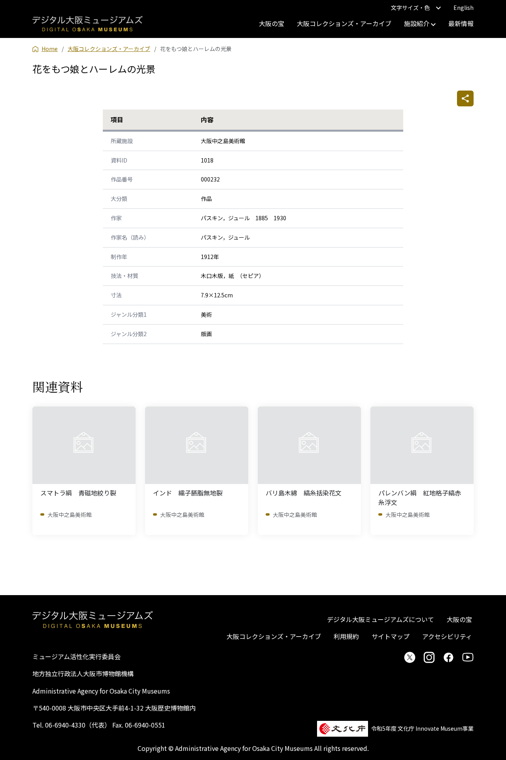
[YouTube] (468, 657)
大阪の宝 (271, 23)
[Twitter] (409, 657)
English (463, 7)
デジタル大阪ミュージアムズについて (380, 619)
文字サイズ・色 (410, 7)
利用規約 (346, 636)
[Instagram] (429, 657)
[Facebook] (448, 657)
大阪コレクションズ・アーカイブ (344, 23)
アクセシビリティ (447, 636)
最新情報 (461, 23)
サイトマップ (391, 636)
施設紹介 (417, 23)
